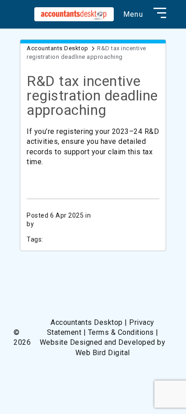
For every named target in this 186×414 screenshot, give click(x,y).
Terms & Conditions (121, 332)
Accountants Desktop (57, 48)
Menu (133, 14)
